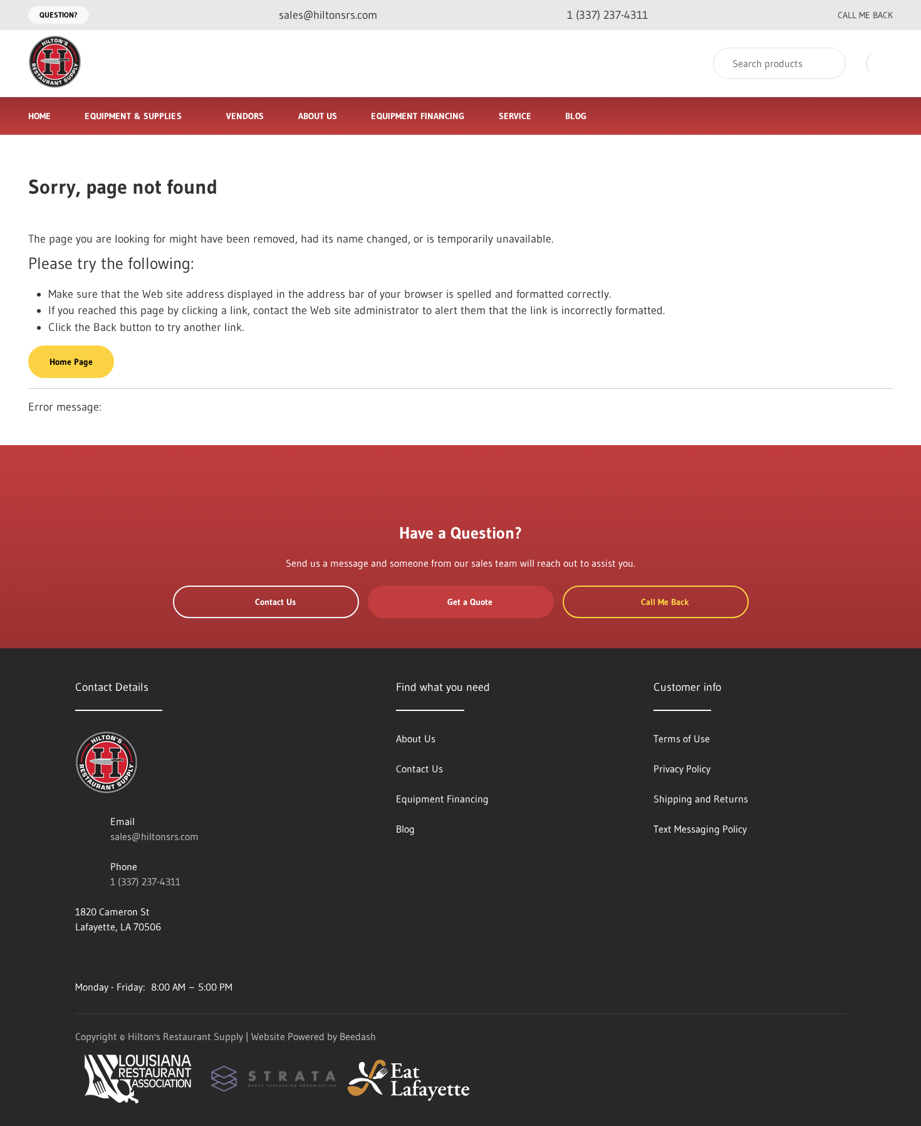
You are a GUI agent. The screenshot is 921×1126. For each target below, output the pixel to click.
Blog (575, 116)
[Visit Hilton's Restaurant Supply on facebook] (107, 956)
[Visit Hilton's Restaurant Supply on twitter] (133, 956)
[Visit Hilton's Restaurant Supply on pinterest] (159, 956)
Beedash (358, 1036)
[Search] (828, 63)
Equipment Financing (417, 116)
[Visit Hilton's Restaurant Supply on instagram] (186, 956)
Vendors (245, 116)
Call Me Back (865, 15)
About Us (318, 116)
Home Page (71, 361)
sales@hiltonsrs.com (154, 836)
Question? (58, 14)
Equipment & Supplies (133, 116)
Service (515, 116)
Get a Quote (469, 602)
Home (39, 116)
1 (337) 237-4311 (145, 881)
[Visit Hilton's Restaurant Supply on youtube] (80, 956)
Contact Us (275, 602)
